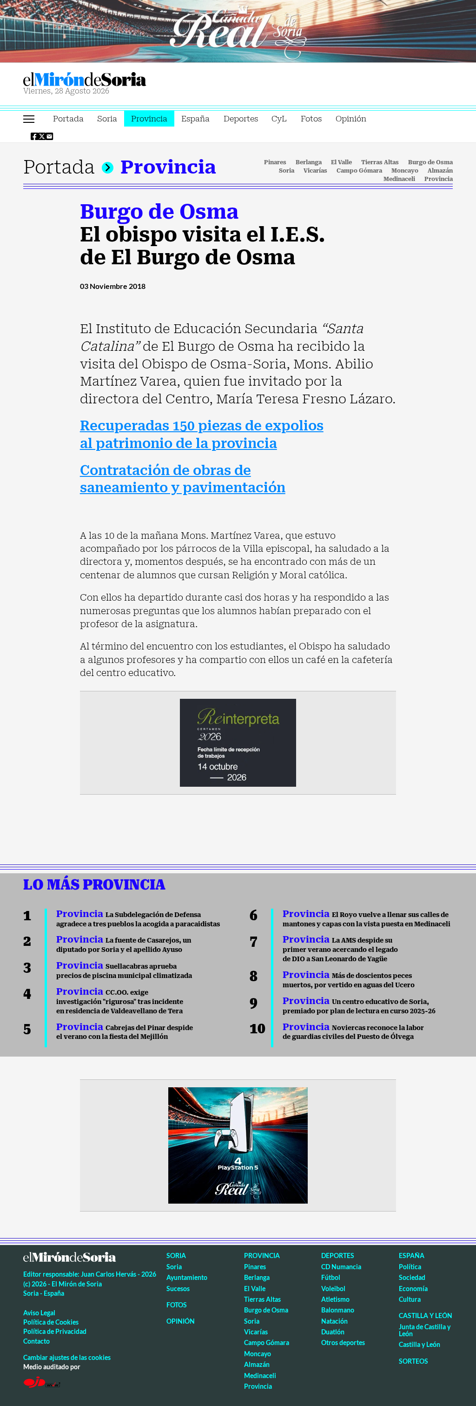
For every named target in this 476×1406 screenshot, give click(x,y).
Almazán (440, 170)
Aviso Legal (39, 1313)
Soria (107, 118)
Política (410, 1267)
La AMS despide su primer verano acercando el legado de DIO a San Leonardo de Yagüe (340, 950)
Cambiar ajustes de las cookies (67, 1357)
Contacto (36, 1341)
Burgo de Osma (430, 162)
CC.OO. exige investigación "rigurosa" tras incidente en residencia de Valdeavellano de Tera (119, 1002)
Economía (413, 1288)
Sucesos (178, 1288)
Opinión (351, 118)
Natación (334, 1321)
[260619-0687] (238, 741)
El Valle (341, 162)
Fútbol (330, 1277)
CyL (279, 118)
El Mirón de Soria (116, 79)
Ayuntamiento (186, 1277)
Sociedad (412, 1277)
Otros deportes (343, 1342)
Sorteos (413, 1361)
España (195, 118)
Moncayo (404, 170)
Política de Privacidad (54, 1331)
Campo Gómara (359, 170)
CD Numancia (341, 1267)
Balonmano (337, 1310)
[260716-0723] (238, 1145)
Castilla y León (425, 1315)
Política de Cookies (51, 1322)
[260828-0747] (238, 30)
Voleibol (333, 1288)
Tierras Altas (380, 162)
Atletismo (335, 1299)
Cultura (410, 1299)
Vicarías (315, 170)
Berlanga (309, 162)
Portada (68, 118)
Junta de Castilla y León (424, 1330)
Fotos (311, 118)
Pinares (275, 162)
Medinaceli (399, 179)
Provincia (149, 118)
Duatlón (332, 1332)
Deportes (241, 118)
